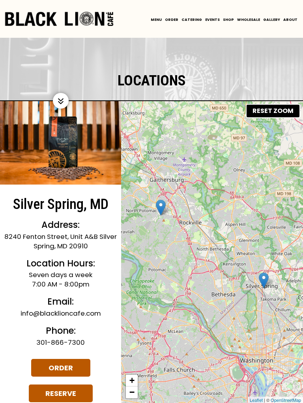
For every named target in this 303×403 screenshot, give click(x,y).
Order (171, 19)
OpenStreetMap (286, 400)
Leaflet (256, 400)
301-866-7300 (60, 342)
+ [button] (132, 380)
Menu (156, 19)
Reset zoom (273, 110)
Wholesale (248, 19)
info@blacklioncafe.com (61, 313)
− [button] (132, 392)
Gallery (271, 19)
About (290, 19)
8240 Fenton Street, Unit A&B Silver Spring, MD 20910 (60, 241)
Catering (191, 19)
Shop (228, 19)
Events (212, 19)
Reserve (52, 395)
